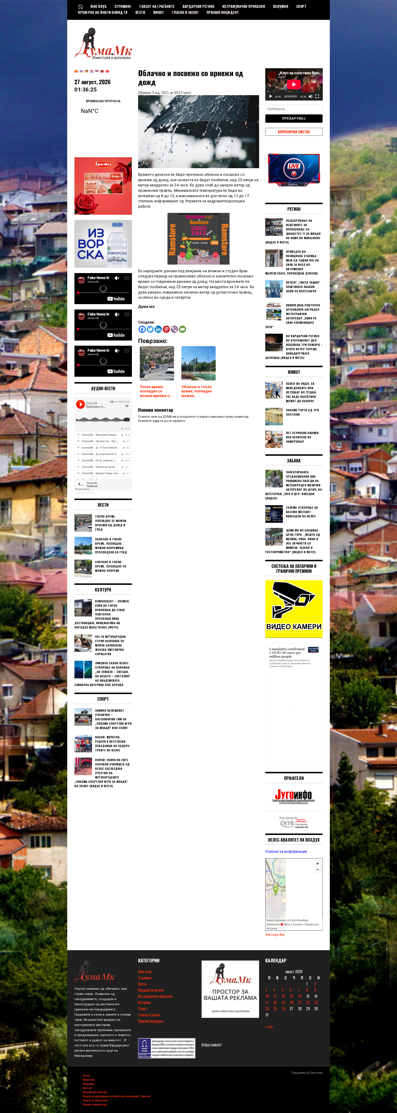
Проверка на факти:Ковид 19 (102, 12)
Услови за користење (95, 1104)
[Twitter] (150, 329)
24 (267, 1008)
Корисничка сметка (294, 131)
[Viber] (174, 329)
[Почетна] (80, 6)
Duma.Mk (78, 493)
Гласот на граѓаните (157, 6)
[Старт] (271, 96)
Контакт (87, 1087)
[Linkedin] (158, 329)
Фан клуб (98, 6)
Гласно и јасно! (185, 12)
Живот (158, 12)
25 (275, 1008)
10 (267, 996)
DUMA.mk (89, 493)
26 (283, 1008)
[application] (294, 84)
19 (283, 1002)
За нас (86, 1075)
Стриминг (123, 6)
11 (274, 996)
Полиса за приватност (95, 1100)
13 (291, 996)
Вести (140, 12)
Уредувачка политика (95, 1092)
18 (275, 1002)
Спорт (301, 6)
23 (316, 1002)
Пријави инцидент (223, 12)
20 (291, 1002)
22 (308, 1002)
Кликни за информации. (286, 851)
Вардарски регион (198, 6)
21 (299, 1002)
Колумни (280, 6)
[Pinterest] (166, 329)
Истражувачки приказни (243, 6)
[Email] (182, 329)
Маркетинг (89, 1079)
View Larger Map (275, 934)
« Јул (269, 1026)
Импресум (88, 1083)
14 (299, 996)
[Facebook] (142, 329)
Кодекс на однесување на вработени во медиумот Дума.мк (116, 1096)
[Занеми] (311, 96)
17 (266, 1002)
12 (283, 996)
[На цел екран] (317, 96)
